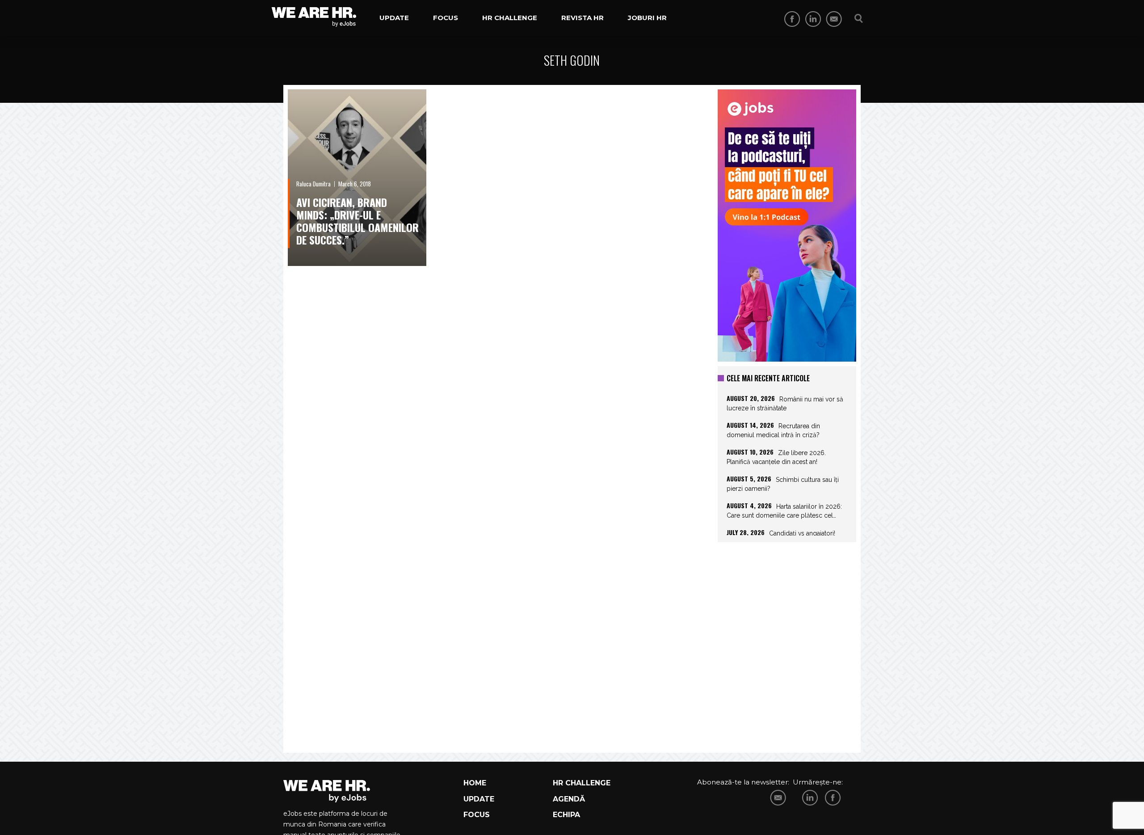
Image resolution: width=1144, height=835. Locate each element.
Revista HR (582, 17)
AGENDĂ (569, 799)
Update (394, 17)
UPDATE (478, 799)
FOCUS (476, 814)
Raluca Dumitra (313, 183)
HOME (474, 783)
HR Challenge (509, 17)
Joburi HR (647, 17)
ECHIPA (566, 814)
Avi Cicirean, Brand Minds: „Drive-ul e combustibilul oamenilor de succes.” (357, 221)
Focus (445, 17)
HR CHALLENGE (581, 783)
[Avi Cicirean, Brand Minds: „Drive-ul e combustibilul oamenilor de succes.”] (357, 177)
